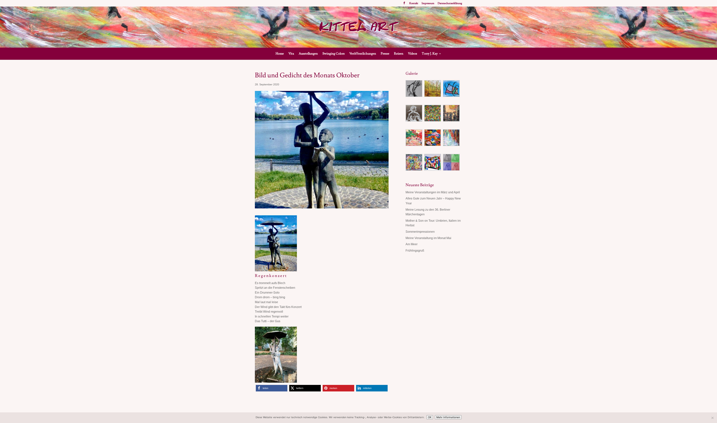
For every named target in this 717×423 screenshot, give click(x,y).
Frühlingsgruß (415, 250)
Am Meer (412, 244)
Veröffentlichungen (362, 54)
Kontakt (413, 3)
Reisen (398, 54)
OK (430, 417)
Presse (385, 54)
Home (280, 54)
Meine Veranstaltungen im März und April (433, 192)
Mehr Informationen (448, 417)
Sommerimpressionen (420, 231)
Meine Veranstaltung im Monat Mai (428, 238)
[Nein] (712, 418)
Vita (291, 54)
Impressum (428, 3)
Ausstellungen (308, 54)
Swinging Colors (333, 54)
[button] (271, 388)
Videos (412, 54)
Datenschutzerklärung (450, 3)
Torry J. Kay (430, 54)
